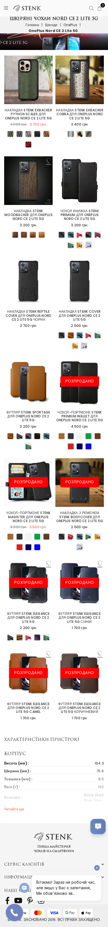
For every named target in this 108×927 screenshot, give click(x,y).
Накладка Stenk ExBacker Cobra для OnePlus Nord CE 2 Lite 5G (79, 114)
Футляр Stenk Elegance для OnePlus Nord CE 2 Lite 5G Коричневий (79, 708)
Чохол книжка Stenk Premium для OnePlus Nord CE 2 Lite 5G (79, 215)
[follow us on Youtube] (18, 900)
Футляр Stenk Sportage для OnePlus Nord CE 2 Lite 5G (28, 416)
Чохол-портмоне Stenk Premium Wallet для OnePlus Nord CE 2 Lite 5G (79, 416)
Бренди (51, 24)
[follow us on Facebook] (7, 900)
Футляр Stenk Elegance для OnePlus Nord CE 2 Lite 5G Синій (79, 618)
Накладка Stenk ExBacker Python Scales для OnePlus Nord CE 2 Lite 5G (28, 114)
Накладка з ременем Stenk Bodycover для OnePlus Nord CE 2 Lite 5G (79, 517)
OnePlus (70, 24)
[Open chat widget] (98, 826)
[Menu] (6, 8)
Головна (32, 24)
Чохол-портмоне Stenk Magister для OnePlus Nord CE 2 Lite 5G (28, 517)
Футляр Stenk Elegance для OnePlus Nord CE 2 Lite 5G (28, 618)
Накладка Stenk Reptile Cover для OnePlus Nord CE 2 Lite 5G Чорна (29, 316)
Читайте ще (14, 809)
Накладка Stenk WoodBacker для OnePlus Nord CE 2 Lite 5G (28, 215)
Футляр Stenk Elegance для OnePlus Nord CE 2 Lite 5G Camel (28, 708)
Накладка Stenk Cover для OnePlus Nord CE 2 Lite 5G (80, 316)
